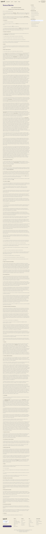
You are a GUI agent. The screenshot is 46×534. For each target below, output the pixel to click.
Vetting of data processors (17, 522)
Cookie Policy (22, 523)
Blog (29, 523)
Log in (39, 1)
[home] (3, 1)
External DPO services (39, 523)
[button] (8, 1)
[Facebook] (5, 524)
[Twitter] (3, 524)
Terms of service (33, 20)
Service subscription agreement (35, 23)
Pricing (19, 1)
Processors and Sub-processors (35, 13)
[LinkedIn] (6, 524)
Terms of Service (23, 522)
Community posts (31, 522)
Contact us (37, 524)
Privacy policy (33, 16)
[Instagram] (4, 524)
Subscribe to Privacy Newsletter (7, 526)
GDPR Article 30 (16, 523)
